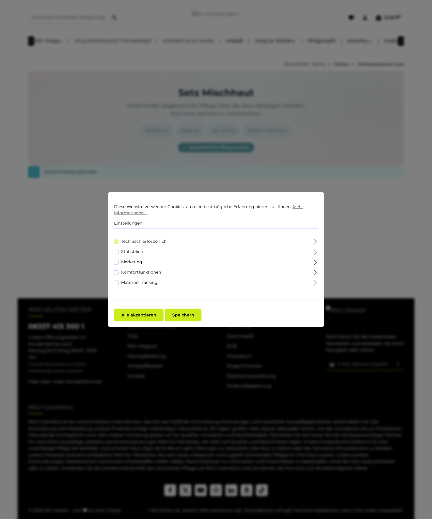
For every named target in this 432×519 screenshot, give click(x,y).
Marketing (131, 261)
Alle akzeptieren (138, 314)
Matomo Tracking (139, 282)
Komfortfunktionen (141, 271)
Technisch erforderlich (144, 241)
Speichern (183, 314)
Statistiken (132, 251)
